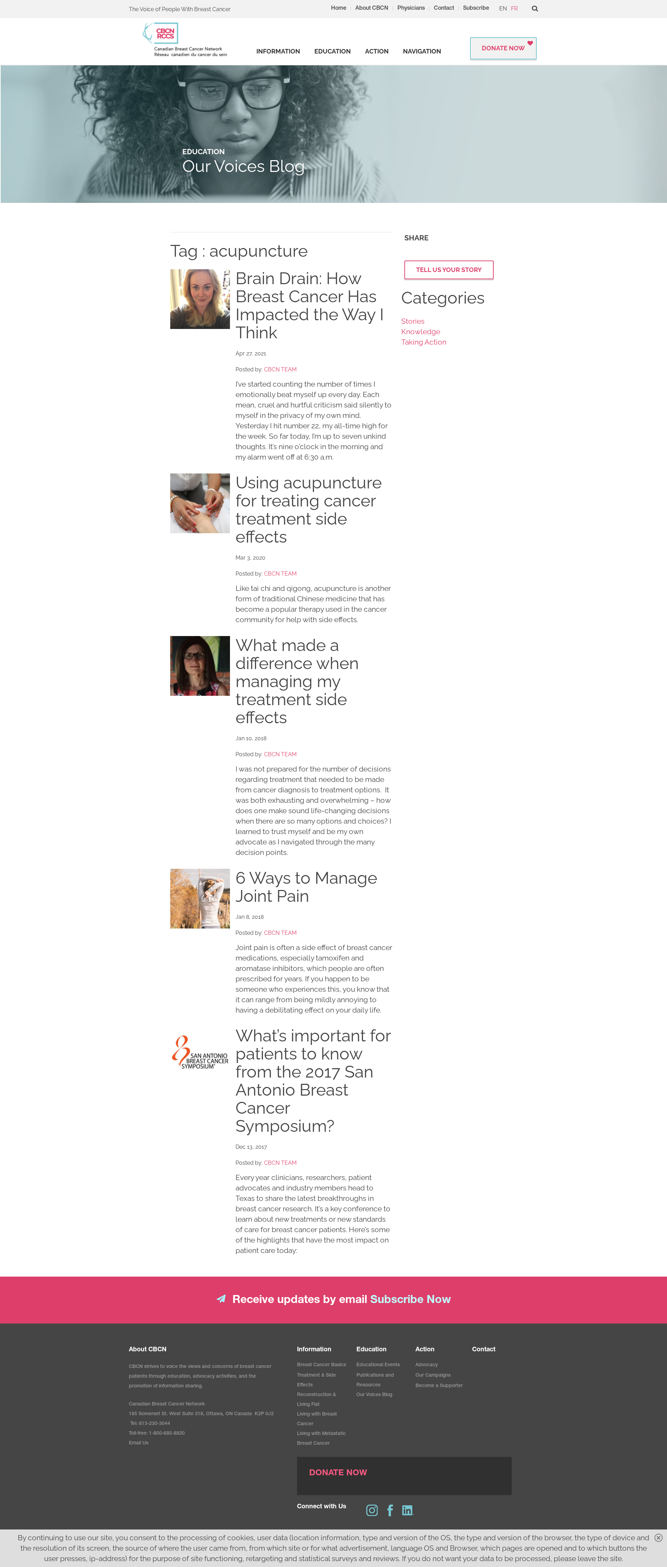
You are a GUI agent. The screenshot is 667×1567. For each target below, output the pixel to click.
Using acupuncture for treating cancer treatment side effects (309, 509)
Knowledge (420, 331)
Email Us (138, 1443)
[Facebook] (390, 1510)
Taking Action (423, 342)
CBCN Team (280, 369)
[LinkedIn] (408, 1510)
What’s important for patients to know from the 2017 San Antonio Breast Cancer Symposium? (313, 1081)
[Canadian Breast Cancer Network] (185, 39)
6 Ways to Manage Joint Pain (306, 887)
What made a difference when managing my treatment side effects (297, 681)
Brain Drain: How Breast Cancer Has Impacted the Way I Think (310, 305)
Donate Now (503, 48)
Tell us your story (449, 269)
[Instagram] (372, 1510)
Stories (413, 321)
